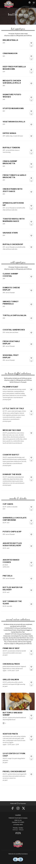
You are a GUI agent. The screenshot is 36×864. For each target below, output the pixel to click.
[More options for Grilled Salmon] (31, 682)
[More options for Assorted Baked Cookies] (31, 563)
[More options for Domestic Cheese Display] (31, 290)
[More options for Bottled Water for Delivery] (31, 590)
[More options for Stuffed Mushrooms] (31, 111)
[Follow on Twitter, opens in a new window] (23, 808)
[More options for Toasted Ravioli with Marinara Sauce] (31, 222)
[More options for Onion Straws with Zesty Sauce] (31, 192)
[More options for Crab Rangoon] (31, 56)
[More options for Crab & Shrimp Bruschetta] (31, 164)
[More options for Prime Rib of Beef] (31, 651)
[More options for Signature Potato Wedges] (31, 97)
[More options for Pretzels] (31, 579)
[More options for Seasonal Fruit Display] (31, 358)
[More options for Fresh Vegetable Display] (31, 344)
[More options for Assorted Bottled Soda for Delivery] (31, 546)
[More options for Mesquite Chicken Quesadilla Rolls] (31, 83)
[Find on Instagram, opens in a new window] (18, 808)
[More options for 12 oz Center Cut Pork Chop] (31, 756)
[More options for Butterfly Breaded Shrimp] (31, 716)
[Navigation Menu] (34, 2)
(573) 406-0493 (18, 824)
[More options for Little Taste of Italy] (31, 411)
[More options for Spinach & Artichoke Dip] (31, 206)
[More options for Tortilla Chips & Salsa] (31, 318)
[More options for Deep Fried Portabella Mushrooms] (31, 70)
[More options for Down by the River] (31, 477)
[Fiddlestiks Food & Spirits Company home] (8, 4)
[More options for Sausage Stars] (31, 236)
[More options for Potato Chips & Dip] (31, 534)
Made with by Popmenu (13, 803)
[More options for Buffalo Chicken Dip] (31, 247)
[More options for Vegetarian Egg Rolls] (31, 125)
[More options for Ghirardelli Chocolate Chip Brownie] (31, 521)
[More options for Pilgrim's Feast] (31, 390)
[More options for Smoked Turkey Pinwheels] (31, 304)
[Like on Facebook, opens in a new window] (12, 808)
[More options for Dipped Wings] (31, 136)
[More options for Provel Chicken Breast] (31, 774)
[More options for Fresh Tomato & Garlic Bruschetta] (31, 178)
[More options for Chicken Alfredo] (31, 667)
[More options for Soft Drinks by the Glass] (31, 604)
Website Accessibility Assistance (18, 854)
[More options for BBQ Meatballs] (31, 43)
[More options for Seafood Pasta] (31, 737)
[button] (18, 44)
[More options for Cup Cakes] (31, 507)
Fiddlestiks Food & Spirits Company (18, 844)
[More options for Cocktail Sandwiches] (31, 333)
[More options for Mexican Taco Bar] (31, 433)
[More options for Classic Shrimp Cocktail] (31, 277)
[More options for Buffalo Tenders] (31, 150)
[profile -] (30, 2)
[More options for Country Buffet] (31, 458)
